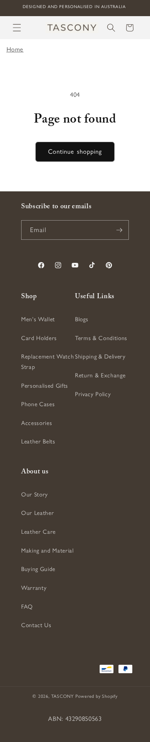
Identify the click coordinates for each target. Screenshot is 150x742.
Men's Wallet (38, 319)
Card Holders (39, 338)
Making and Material (47, 550)
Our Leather (37, 512)
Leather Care (38, 531)
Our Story (34, 494)
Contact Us (36, 625)
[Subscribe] (119, 230)
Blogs (81, 319)
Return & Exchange (100, 375)
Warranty (34, 587)
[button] (17, 27)
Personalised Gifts (44, 385)
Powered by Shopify (96, 696)
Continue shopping (75, 151)
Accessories (36, 423)
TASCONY (62, 696)
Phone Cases (38, 404)
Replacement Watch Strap (47, 361)
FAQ (27, 606)
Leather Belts (38, 441)
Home (15, 49)
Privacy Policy (93, 394)
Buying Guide (38, 569)
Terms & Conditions (101, 338)
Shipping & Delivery (100, 356)
